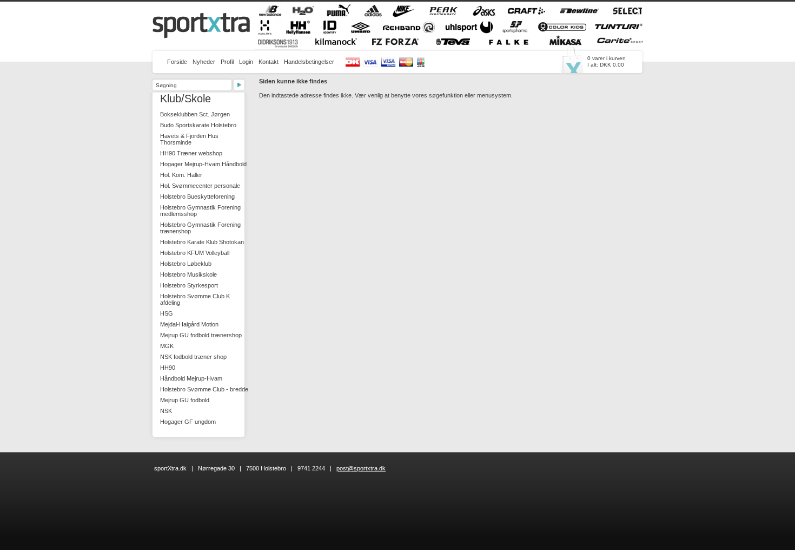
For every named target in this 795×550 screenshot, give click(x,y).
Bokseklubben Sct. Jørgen (195, 114)
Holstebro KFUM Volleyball (194, 253)
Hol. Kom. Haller (181, 175)
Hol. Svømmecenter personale (200, 185)
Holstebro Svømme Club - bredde (204, 389)
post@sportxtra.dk (361, 468)
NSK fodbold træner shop (193, 356)
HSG (166, 313)
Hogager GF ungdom (188, 421)
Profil (227, 61)
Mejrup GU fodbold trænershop (201, 335)
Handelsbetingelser (309, 61)
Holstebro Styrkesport (189, 285)
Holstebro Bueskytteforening (197, 196)
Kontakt (269, 61)
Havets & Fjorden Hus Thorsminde (189, 139)
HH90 (167, 367)
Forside (177, 61)
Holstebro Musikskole (188, 274)
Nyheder (204, 61)
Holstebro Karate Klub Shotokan (202, 242)
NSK (166, 411)
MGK (167, 346)
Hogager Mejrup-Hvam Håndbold (203, 164)
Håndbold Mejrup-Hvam (191, 378)
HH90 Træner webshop (191, 153)
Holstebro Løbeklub (185, 263)
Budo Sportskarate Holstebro (198, 125)
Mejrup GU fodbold (184, 400)
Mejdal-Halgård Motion (189, 324)
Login (246, 61)
